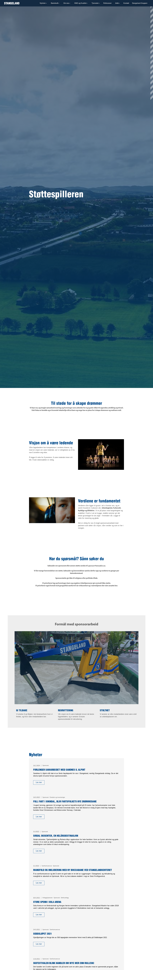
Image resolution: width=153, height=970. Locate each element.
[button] (43, 3)
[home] (11, 3)
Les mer (39, 782)
